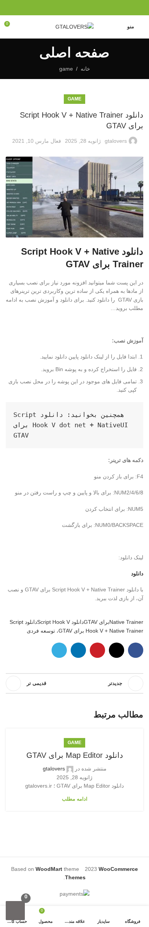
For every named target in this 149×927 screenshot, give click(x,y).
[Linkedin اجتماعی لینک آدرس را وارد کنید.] (66, 8)
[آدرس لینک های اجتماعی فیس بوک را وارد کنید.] (92, 8)
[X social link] (83, 8)
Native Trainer (126, 622)
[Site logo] (74, 26)
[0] (15, 910)
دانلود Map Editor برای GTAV (74, 755)
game (66, 69)
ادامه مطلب (74, 799)
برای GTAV (96, 622)
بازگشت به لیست (74, 683)
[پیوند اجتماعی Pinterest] (74, 8)
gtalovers (116, 141)
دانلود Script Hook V (60, 622)
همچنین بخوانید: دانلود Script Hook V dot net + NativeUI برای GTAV (69, 425)
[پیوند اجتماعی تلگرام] (57, 8)
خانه (85, 69)
